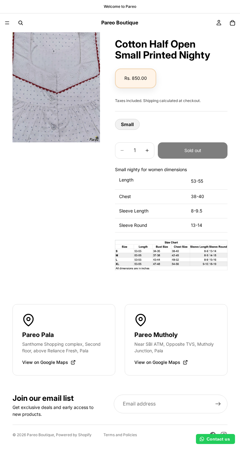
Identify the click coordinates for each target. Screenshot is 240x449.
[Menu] (7, 23)
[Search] (21, 23)
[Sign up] (218, 404)
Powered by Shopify (74, 434)
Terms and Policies (120, 434)
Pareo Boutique (40, 434)
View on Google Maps (45, 362)
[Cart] (232, 23)
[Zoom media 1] (56, 87)
